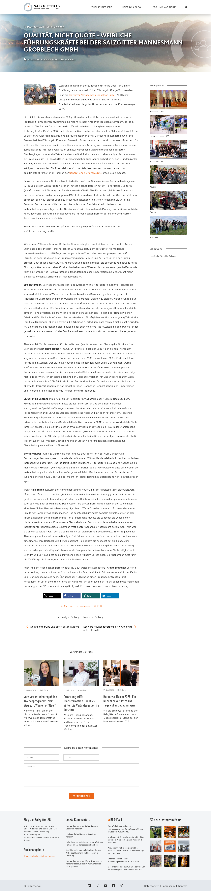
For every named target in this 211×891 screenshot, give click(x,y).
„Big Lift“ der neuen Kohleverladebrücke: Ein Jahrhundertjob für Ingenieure (84, 864)
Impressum (168, 885)
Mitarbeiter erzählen (39, 59)
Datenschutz (151, 885)
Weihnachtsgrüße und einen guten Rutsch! (54, 626)
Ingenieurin (154, 256)
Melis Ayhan (44, 690)
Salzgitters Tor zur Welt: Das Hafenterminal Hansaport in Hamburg (83, 853)
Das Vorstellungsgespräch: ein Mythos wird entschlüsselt (107, 628)
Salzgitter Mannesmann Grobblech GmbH (92, 94)
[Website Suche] (186, 7)
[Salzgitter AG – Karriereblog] (42, 6)
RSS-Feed (116, 819)
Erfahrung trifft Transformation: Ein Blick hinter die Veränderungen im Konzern (81, 703)
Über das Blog (131, 7)
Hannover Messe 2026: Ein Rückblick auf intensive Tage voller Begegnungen (119, 700)
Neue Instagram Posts (167, 820)
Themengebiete (101, 7)
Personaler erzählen (63, 59)
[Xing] (121, 887)
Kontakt (182, 885)
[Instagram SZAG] (156, 832)
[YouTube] (105, 887)
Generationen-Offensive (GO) (85, 172)
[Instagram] (97, 887)
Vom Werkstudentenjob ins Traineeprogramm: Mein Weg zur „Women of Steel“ (40, 700)
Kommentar (85, 605)
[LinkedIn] (89, 887)
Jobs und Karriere (163, 7)
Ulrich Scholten (55, 26)
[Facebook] (113, 887)
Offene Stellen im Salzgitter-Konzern (39, 856)
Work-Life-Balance (168, 256)
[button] (52, 595)
